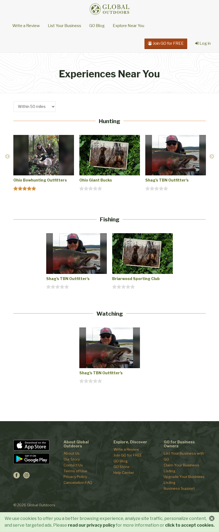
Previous (7, 156)
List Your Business (64, 25)
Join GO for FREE (128, 455)
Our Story (72, 459)
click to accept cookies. (189, 525)
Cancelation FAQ (78, 482)
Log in (205, 43)
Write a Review (26, 25)
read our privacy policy (91, 525)
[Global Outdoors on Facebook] (16, 477)
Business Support (179, 488)
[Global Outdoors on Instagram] (26, 477)
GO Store (122, 467)
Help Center (124, 472)
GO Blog (97, 25)
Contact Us (73, 465)
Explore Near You (128, 25)
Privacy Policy (75, 476)
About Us (72, 453)
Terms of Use (75, 471)
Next (211, 156)
